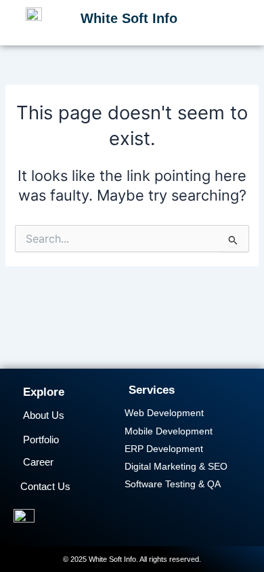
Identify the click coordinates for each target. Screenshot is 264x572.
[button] (241, 21)
